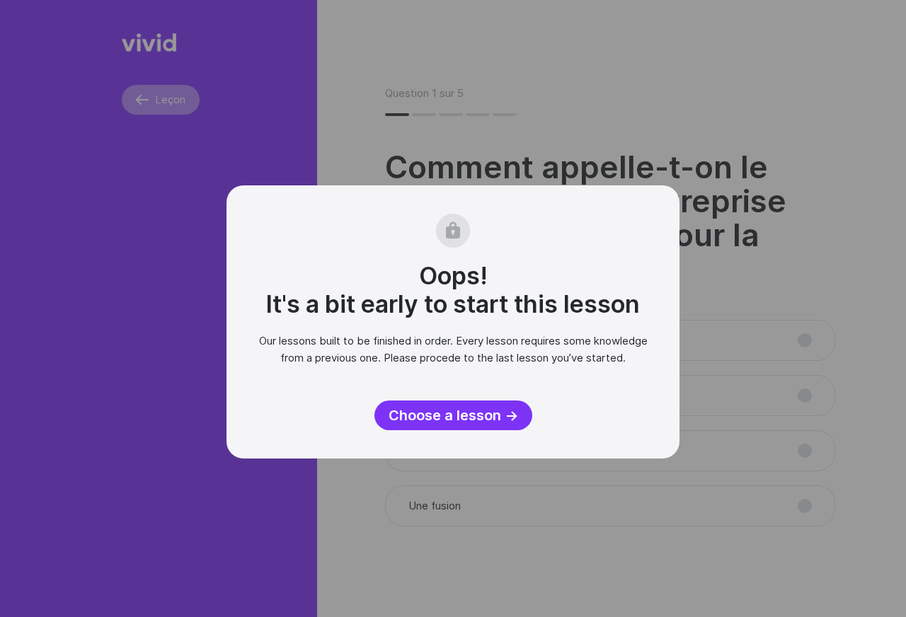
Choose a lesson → (453, 415)
